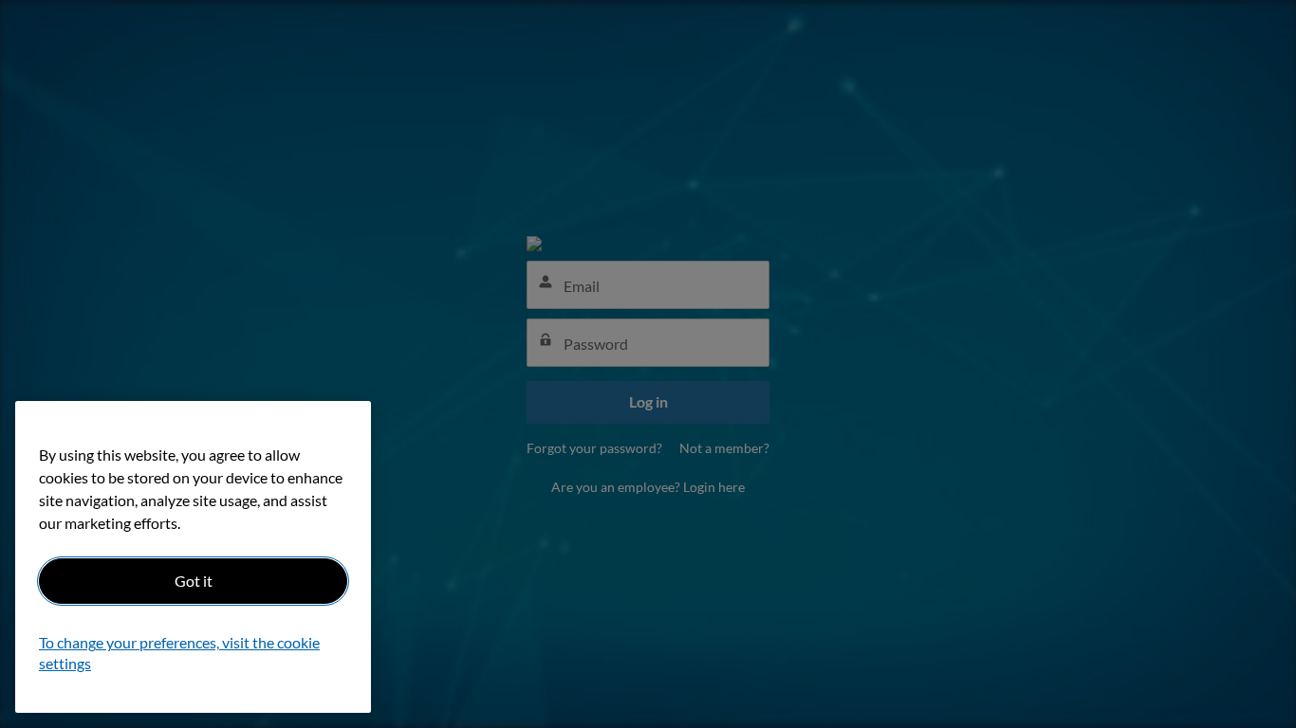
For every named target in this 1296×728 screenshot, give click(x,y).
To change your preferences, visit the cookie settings (179, 653)
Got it (194, 581)
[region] (193, 557)
